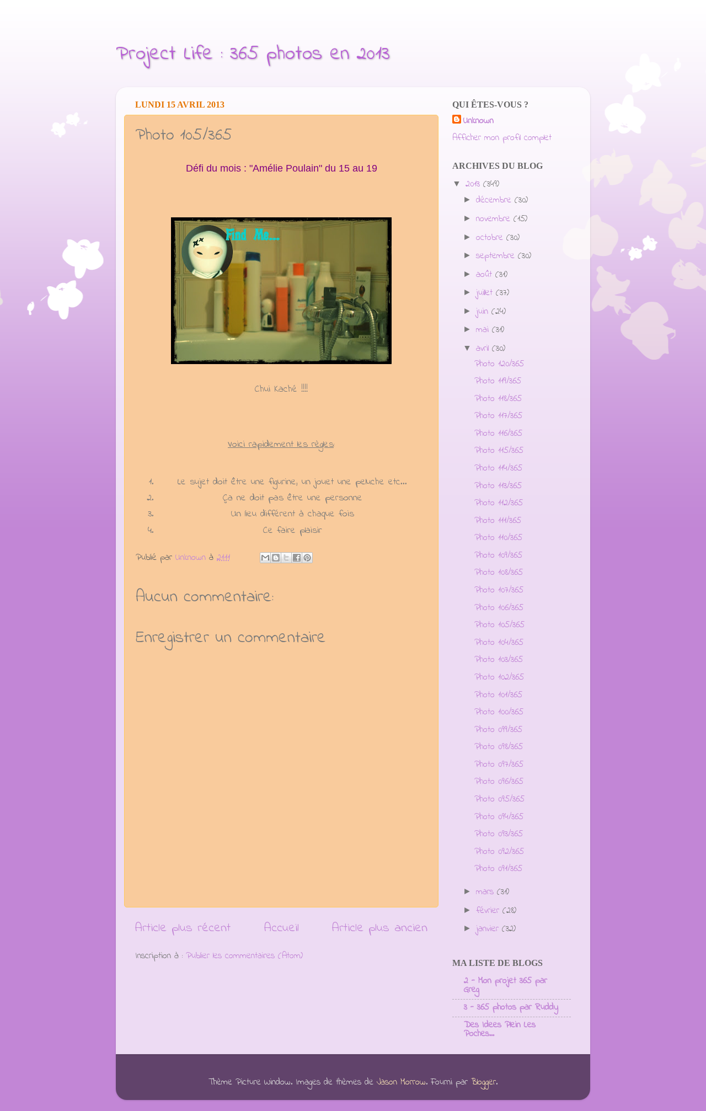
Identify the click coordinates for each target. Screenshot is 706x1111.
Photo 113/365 (498, 486)
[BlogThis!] (275, 557)
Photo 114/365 (498, 468)
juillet (486, 293)
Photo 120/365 (499, 364)
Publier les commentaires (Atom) (244, 956)
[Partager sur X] (286, 557)
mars (486, 892)
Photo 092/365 (499, 851)
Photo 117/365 (498, 416)
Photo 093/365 (498, 834)
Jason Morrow (401, 1082)
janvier (489, 929)
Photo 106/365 (498, 608)
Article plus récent (183, 928)
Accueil (281, 928)
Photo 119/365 (497, 381)
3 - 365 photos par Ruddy (511, 1007)
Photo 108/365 (498, 572)
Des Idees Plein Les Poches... (500, 1029)
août (485, 274)
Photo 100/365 (498, 712)
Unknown (478, 121)
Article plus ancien (379, 928)
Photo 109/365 (498, 555)
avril (484, 348)
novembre (495, 219)
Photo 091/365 (498, 868)
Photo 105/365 (499, 625)
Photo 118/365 (498, 398)
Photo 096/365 (498, 781)
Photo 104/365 (498, 642)
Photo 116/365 (498, 433)
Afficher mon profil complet (502, 138)
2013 (474, 184)
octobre (491, 237)
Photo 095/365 (499, 799)
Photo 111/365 (497, 520)
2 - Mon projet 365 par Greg (505, 985)
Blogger (483, 1082)
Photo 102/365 (499, 677)
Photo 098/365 (498, 747)
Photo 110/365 (498, 537)
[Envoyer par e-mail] (265, 557)
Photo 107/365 (498, 590)
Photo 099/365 (498, 729)
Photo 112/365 (498, 503)
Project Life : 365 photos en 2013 (253, 54)
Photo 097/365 (498, 764)
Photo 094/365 (498, 817)
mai (484, 329)
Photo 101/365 (498, 695)
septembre (497, 256)
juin (483, 311)
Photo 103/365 (498, 659)
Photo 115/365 (498, 450)
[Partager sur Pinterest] (307, 557)
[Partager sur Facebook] (296, 557)
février (489, 910)
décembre (495, 200)
